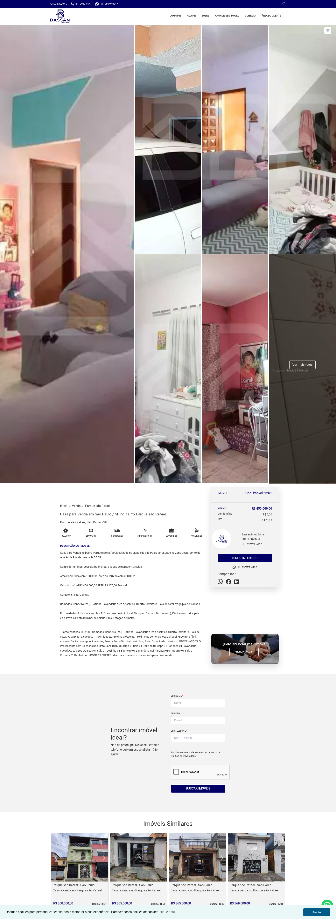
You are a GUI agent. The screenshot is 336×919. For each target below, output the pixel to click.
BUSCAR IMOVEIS (198, 788)
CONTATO (250, 15)
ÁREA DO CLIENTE (271, 15)
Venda (76, 506)
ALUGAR (191, 15)
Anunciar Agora (244, 652)
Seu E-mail (177, 713)
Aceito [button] (316, 912)
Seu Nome (177, 696)
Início (63, 506)
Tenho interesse (244, 558)
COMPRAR (175, 15)
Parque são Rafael (97, 506)
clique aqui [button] (167, 912)
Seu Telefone (179, 731)
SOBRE (205, 15)
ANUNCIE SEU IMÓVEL (227, 15)
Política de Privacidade (183, 756)
